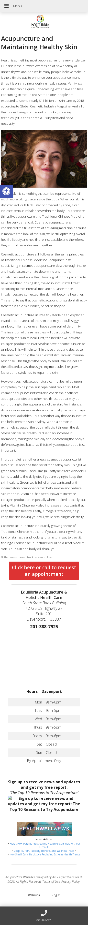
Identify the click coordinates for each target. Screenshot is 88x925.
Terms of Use (51, 881)
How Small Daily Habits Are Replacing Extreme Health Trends (45, 854)
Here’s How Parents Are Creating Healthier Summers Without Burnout (45, 845)
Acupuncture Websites (20, 877)
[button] (6, 191)
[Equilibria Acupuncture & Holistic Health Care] (44, 22)
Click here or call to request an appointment (44, 570)
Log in (56, 895)
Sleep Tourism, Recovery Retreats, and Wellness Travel (44, 850)
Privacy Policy (70, 881)
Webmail (34, 895)
